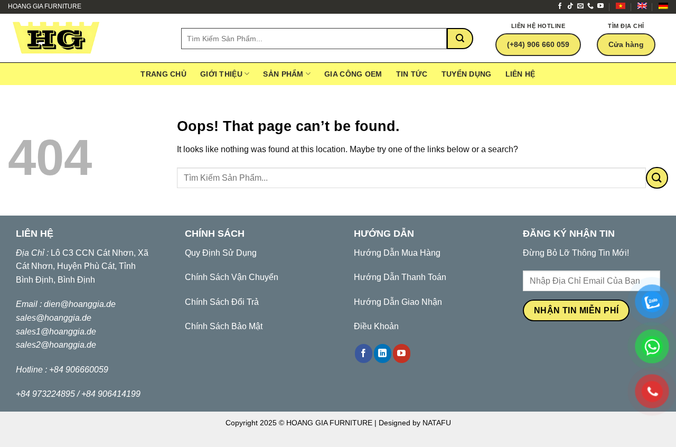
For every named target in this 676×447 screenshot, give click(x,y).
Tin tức (412, 74)
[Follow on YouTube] (600, 6)
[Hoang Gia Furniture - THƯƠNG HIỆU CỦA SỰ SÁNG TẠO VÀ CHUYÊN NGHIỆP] (86, 38)
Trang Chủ (163, 74)
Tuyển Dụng (467, 74)
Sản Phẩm (283, 74)
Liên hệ (520, 74)
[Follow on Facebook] (560, 6)
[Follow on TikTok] (570, 6)
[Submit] (460, 38)
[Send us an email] (580, 6)
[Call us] (590, 6)
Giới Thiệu (221, 74)
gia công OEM (353, 74)
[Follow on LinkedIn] (382, 353)
